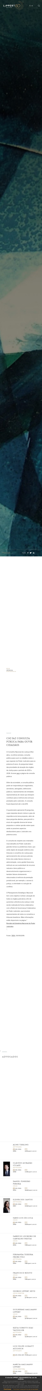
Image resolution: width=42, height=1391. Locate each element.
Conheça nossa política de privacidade (25, 1389)
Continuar (7, 1389)
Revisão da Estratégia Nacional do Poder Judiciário (20, 924)
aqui (18, 773)
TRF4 (13, 936)
